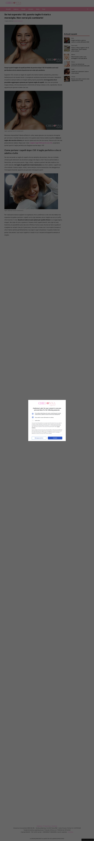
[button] (47, 421)
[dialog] (47, 420)
